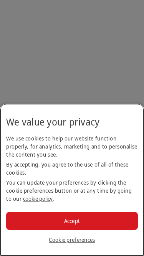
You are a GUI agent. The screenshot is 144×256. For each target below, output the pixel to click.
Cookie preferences (72, 239)
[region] (72, 180)
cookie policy (38, 198)
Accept (72, 221)
